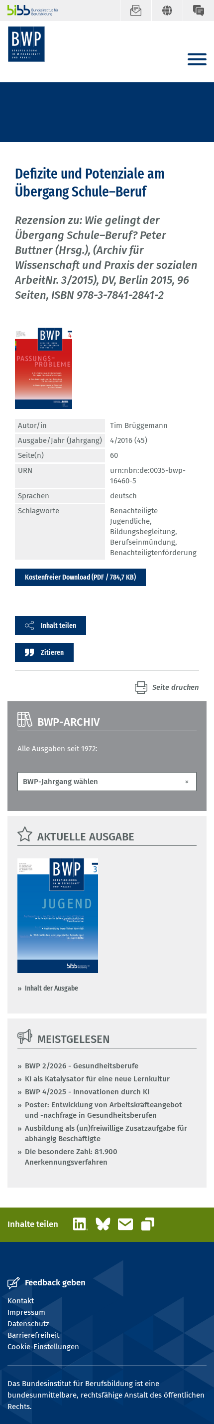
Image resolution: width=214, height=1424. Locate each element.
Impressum (26, 1312)
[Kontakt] (198, 10)
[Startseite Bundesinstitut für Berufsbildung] (28, 10)
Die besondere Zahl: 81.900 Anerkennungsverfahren (71, 1157)
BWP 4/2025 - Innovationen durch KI (87, 1091)
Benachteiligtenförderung (153, 552)
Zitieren (52, 652)
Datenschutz (28, 1323)
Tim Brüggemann (139, 425)
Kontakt (20, 1300)
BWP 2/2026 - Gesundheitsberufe (81, 1065)
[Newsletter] (135, 10)
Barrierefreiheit (33, 1335)
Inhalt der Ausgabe (51, 988)
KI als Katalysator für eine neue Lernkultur (97, 1078)
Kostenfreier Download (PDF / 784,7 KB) (80, 577)
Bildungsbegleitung (142, 531)
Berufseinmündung (142, 542)
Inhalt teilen (58, 625)
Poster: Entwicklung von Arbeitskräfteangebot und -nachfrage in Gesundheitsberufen (103, 1110)
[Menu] (197, 60)
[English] (167, 10)
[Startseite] (26, 44)
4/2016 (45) (128, 440)
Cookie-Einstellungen (43, 1346)
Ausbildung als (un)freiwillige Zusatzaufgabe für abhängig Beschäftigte (106, 1133)
